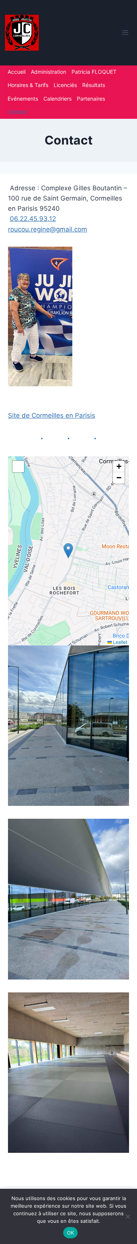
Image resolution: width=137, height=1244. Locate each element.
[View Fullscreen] (18, 466)
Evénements (23, 98)
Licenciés (65, 85)
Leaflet (119, 642)
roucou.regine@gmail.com (47, 229)
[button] (68, 550)
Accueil (16, 71)
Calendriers (57, 98)
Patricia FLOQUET (94, 71)
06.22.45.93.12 (33, 218)
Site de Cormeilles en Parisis (51, 415)
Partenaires (91, 98)
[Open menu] (125, 33)
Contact (17, 112)
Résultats (93, 85)
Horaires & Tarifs (28, 85)
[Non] (127, 1216)
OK (70, 1233)
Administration (48, 71)
